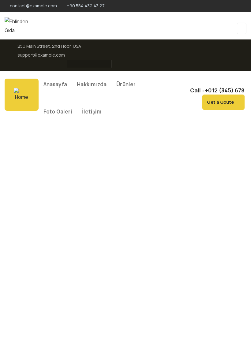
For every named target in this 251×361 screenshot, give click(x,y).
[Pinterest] (105, 64)
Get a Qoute (220, 102)
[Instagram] (93, 64)
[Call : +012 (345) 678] (184, 91)
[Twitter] (81, 64)
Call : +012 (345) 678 (217, 90)
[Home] (21, 95)
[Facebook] (69, 64)
